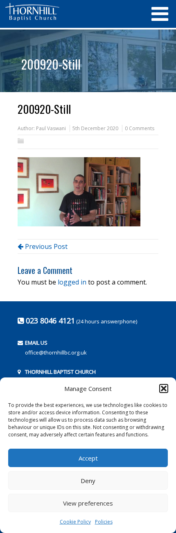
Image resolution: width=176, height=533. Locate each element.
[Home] (73, 12)
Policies (104, 521)
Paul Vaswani (51, 128)
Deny (88, 481)
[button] (164, 388)
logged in (72, 282)
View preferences (88, 503)
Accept (88, 458)
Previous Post (45, 246)
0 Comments (139, 128)
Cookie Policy (75, 521)
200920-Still (51, 64)
